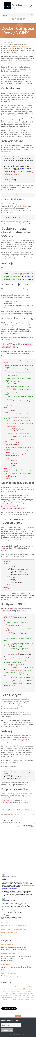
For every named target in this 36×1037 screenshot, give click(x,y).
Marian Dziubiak (14, 814)
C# (3, 997)
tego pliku (31, 351)
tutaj (13, 742)
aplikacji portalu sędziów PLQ (20, 46)
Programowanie (27, 991)
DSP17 (9, 995)
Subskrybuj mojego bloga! (10, 1020)
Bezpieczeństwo (21, 995)
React (22, 999)
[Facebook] (13, 19)
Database (20, 993)
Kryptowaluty (5, 922)
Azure (32, 993)
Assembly (15, 995)
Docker (12, 816)
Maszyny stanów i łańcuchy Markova (13, 929)
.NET (7, 989)
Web (3, 989)
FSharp (25, 989)
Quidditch (12, 989)
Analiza (25, 993)
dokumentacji (6, 152)
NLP (29, 993)
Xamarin (6, 993)
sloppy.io (11, 48)
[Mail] (24, 19)
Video (32, 995)
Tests (21, 989)
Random (15, 987)
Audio (28, 995)
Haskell (18, 997)
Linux (9, 987)
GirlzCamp (21, 987)
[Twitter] (15, 19)
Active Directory (8, 997)
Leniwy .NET (5, 936)
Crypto (32, 999)
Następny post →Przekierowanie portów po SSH (25, 826)
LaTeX (14, 997)
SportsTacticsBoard (15, 991)
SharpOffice (29, 987)
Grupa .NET (4, 991)
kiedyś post (23, 206)
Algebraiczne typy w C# (9, 932)
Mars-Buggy (4, 995)
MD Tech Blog (23, 1034)
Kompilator (13, 999)
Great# (3, 999)
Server (17, 816)
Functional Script (25, 997)
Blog (17, 989)
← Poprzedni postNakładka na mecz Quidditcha (11, 821)
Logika (18, 999)
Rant (32, 997)
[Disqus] (18, 850)
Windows (4, 987)
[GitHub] (21, 19)
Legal (22, 991)
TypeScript (27, 999)
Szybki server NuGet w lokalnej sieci (13, 926)
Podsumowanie (13, 993)
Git (9, 991)
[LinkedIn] (18, 19)
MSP (2, 993)
